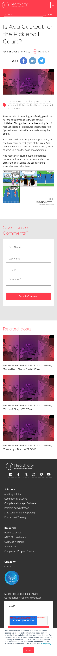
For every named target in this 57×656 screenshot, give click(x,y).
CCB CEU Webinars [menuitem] (14, 541)
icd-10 (18, 105)
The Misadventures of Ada (21, 101)
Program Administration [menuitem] (16, 508)
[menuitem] (20, 489)
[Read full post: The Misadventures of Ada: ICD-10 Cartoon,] (28, 428)
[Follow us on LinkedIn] (11, 474)
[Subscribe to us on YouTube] (49, 474)
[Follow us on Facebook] (18, 474)
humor (25, 105)
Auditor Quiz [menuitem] (10, 546)
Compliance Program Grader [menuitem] (19, 551)
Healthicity (43, 51)
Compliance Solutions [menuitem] (15, 498)
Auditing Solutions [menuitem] (13, 494)
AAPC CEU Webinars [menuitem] (15, 537)
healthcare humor (39, 105)
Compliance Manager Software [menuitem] (20, 503)
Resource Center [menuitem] (13, 532)
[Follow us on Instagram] (34, 474)
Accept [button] (28, 650)
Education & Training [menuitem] (15, 517)
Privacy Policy (45, 643)
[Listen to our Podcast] (41, 474)
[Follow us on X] (26, 474)
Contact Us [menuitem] (10, 566)
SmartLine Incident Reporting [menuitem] (19, 512)
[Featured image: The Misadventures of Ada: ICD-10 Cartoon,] (28, 388)
